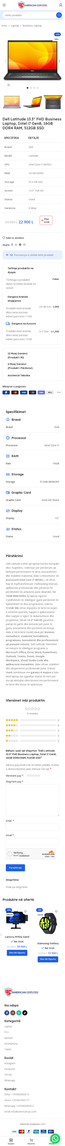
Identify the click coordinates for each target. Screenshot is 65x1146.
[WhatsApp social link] (16, 244)
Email (10, 835)
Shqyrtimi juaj (14, 781)
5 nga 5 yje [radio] (38, 775)
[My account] (61, 5)
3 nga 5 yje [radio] (33, 775)
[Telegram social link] (20, 244)
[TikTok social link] (24, 1012)
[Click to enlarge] (8, 85)
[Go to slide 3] (34, 88)
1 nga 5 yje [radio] (27, 775)
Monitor (8, 1038)
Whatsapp (9, 1080)
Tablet (7, 1049)
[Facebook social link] (12, 244)
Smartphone (11, 1043)
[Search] (59, 15)
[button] (5, 61)
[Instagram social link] (12, 1012)
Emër (10, 821)
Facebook (9, 1069)
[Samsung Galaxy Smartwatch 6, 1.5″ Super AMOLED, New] (48, 923)
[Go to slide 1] (27, 88)
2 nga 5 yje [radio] (30, 775)
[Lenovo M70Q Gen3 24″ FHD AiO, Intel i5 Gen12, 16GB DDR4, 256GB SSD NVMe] (17, 920)
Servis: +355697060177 (16, 1100)
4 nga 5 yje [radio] (35, 775)
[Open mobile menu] (4, 5)
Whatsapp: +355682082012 (19, 1105)
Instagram (9, 1063)
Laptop (15, 25)
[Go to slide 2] (31, 88)
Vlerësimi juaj (14, 775)
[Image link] (21, 991)
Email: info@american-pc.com (20, 1111)
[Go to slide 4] (37, 88)
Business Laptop (32, 25)
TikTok (8, 1074)
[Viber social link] (24, 244)
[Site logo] (33, 4)
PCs (6, 1032)
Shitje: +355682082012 (16, 1094)
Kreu (4, 25)
